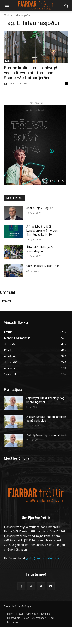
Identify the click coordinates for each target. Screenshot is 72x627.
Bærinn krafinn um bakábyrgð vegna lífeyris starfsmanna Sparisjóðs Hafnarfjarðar (30, 72)
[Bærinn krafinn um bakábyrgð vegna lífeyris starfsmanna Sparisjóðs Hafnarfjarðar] (36, 47)
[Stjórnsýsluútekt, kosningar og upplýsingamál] (13, 403)
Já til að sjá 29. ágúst (39, 208)
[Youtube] (51, 586)
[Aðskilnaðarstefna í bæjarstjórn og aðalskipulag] (13, 421)
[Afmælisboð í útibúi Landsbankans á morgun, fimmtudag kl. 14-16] (13, 231)
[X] (41, 586)
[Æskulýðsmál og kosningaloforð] (13, 440)
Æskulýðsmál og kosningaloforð (46, 435)
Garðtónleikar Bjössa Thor (42, 265)
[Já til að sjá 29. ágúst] (13, 213)
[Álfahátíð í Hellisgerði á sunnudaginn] (13, 252)
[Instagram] (31, 586)
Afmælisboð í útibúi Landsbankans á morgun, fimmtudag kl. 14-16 (42, 230)
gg (5, 83)
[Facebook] (21, 586)
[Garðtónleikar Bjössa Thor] (13, 270)
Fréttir (8, 61)
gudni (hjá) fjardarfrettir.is (42, 558)
